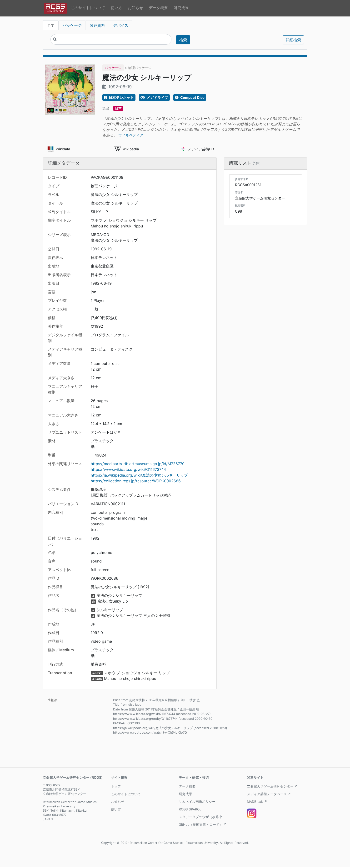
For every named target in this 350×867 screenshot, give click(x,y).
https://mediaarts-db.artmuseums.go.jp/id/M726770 (138, 463)
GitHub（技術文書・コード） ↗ (203, 824)
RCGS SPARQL (190, 809)
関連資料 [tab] (97, 25)
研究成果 (181, 7)
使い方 (116, 7)
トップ (116, 786)
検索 (183, 39)
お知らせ (135, 7)
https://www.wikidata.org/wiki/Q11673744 (128, 469)
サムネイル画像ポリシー (197, 802)
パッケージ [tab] (72, 25)
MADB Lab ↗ (257, 802)
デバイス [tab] (120, 25)
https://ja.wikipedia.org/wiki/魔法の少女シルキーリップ (139, 475)
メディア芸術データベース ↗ (269, 794)
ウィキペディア (130, 135)
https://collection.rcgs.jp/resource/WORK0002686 (136, 480)
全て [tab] (51, 25)
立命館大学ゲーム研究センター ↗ (272, 786)
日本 (118, 108)
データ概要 (158, 7)
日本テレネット (121, 97)
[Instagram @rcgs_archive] (251, 813)
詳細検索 (293, 39)
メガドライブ (157, 97)
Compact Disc (192, 97)
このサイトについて (88, 7)
